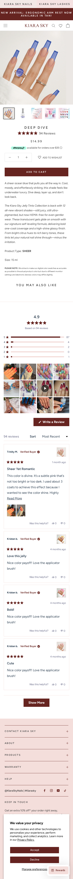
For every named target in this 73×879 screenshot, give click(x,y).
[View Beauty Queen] (61, 452)
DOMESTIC (57, 13)
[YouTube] (58, 790)
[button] (36, 133)
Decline (34, 859)
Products (13, 755)
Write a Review (55, 423)
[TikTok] (64, 790)
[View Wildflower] (61, 646)
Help (8, 779)
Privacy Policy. (25, 839)
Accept (34, 850)
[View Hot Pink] (61, 593)
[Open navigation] (5, 25)
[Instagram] (51, 790)
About (10, 743)
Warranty (13, 767)
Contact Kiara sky (20, 731)
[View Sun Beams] (61, 539)
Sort (33, 436)
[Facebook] (44, 790)
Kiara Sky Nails (18, 4)
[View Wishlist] (60, 25)
